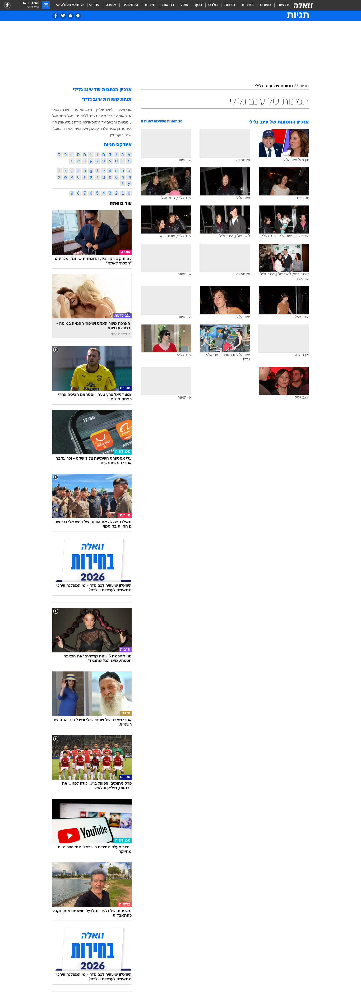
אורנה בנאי (60, 109)
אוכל (184, 5)
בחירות (248, 5)
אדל (88, 122)
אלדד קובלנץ (98, 128)
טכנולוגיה (130, 5)
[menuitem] (280, 5)
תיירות (150, 5)
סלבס (213, 5)
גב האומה (124, 116)
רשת (93, 116)
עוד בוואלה (121, 204)
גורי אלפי (124, 109)
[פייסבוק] (55, 15)
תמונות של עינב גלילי (274, 86)
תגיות (304, 86)
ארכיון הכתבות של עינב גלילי (102, 90)
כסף (198, 5)
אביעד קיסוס (101, 122)
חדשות (283, 5)
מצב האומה (82, 109)
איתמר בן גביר (120, 128)
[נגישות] (7, 5)
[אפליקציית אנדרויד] (78, 15)
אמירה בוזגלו (62, 128)
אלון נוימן (80, 128)
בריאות (168, 5)
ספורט (265, 5)
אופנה (111, 5)
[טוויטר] (63, 15)
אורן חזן (58, 122)
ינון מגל (73, 116)
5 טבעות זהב (121, 122)
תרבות (229, 5)
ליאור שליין (104, 109)
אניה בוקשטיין (121, 135)
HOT (85, 116)
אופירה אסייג (74, 122)
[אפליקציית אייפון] (70, 15)
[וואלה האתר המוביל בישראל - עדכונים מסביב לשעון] (303, 5)
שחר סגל (59, 116)
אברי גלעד (107, 116)
